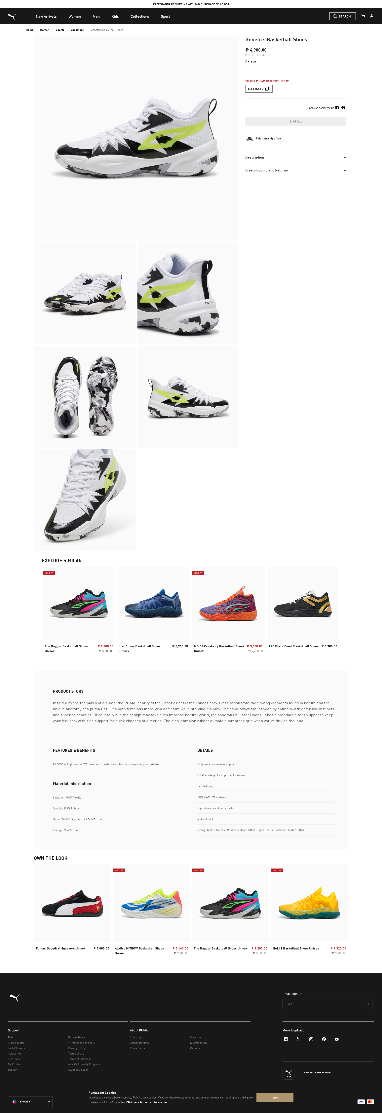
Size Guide (14, 1058)
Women (44, 29)
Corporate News (140, 1042)
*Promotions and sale (81, 1042)
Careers (195, 1048)
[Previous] (40, 911)
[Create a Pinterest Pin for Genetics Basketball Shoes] (343, 108)
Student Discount (79, 1069)
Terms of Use (76, 1053)
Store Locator (16, 1042)
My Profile (14, 1064)
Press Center (138, 1048)
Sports (60, 29)
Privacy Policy (76, 1048)
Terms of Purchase (79, 1058)
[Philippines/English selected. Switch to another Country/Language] (30, 1101)
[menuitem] (46, 16)
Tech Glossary (16, 1048)
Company (135, 1037)
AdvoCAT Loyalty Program (84, 1064)
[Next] (341, 911)
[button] (267, 89)
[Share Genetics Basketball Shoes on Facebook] (337, 108)
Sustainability (198, 1042)
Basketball (77, 29)
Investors (196, 1037)
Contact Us (14, 1053)
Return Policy (76, 1037)
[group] (72, 911)
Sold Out (296, 121)
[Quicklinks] (371, 16)
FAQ (10, 1037)
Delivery (13, 1069)
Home (29, 29)
